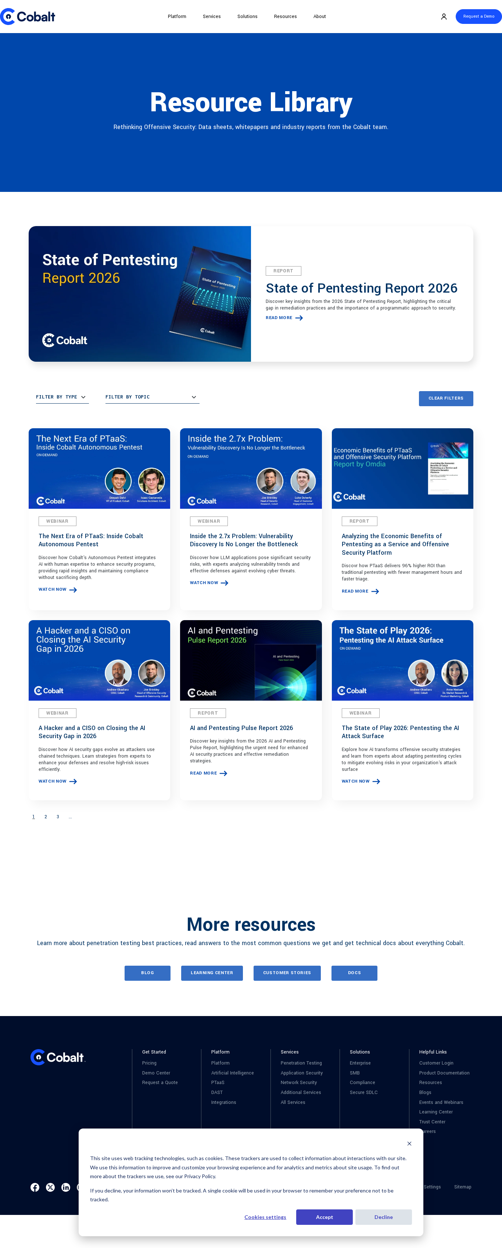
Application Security (302, 1073)
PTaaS (218, 1083)
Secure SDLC (364, 1093)
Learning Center (436, 1112)
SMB (355, 1073)
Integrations (223, 1102)
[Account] (444, 16)
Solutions (247, 16)
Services (212, 16)
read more (279, 318)
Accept (324, 1217)
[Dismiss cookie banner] (409, 1144)
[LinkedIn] (65, 1187)
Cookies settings (265, 1217)
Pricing (149, 1063)
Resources (285, 16)
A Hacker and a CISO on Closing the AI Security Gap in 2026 (92, 732)
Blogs (425, 1093)
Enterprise (360, 1063)
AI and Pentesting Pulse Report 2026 (241, 728)
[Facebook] (35, 1187)
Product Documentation (444, 1073)
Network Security (299, 1083)
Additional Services (301, 1093)
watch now (53, 589)
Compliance (362, 1083)
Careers (427, 1132)
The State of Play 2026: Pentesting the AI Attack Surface (400, 732)
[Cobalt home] (27, 16)
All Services (293, 1102)
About (319, 16)
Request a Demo (478, 16)
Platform (177, 16)
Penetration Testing (301, 1063)
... (70, 816)
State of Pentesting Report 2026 (362, 288)
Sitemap (462, 1187)
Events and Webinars (441, 1102)
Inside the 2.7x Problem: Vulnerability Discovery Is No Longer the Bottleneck (244, 540)
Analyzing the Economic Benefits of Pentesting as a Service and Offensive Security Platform (395, 544)
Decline (383, 1217)
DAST (217, 1093)
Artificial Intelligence (232, 1073)
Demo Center (156, 1073)
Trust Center (432, 1122)
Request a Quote (160, 1083)
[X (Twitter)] (50, 1187)
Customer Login (436, 1063)
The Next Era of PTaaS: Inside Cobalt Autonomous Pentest (91, 540)
